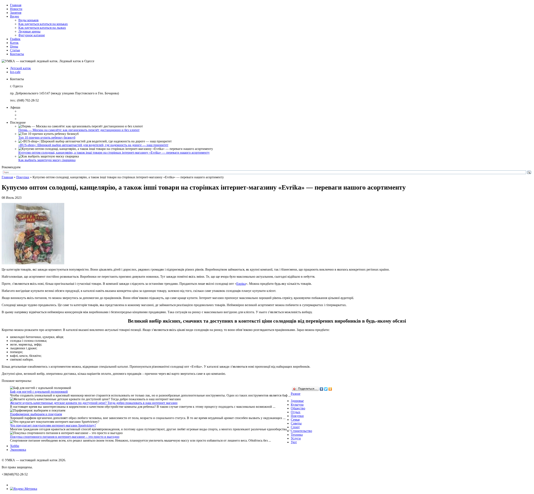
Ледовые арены (29, 31)
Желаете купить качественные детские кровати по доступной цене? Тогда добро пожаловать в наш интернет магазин (94, 403)
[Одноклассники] (330, 389)
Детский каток (20, 68)
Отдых (295, 412)
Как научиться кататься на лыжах (42, 27)
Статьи (15, 50)
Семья (295, 419)
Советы (296, 423)
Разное (295, 393)
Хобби (14, 446)
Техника (297, 434)
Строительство (301, 431)
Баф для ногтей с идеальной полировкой (39, 391)
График (15, 39)
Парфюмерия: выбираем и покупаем (36, 414)
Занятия (15, 12)
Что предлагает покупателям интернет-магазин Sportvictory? (53, 425)
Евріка (241, 283)
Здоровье (297, 401)
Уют (294, 442)
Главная (15, 5)
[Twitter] (326, 389)
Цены (14, 46)
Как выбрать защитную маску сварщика (47, 160)
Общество (298, 408)
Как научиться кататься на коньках (43, 24)
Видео (14, 16)
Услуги (296, 438)
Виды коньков (28, 20)
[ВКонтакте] (321, 389)
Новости (16, 9)
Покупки (22, 177)
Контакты (17, 54)
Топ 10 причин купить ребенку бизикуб (46, 137)
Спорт (295, 427)
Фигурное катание (31, 35)
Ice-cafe (15, 72)
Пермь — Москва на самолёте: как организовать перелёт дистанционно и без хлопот (79, 130)
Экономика (18, 449)
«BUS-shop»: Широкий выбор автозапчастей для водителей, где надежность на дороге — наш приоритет (93, 145)
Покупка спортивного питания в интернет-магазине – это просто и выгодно (64, 436)
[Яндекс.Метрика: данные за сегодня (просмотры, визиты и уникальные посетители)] (23, 489)
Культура (297, 404)
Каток (14, 42)
